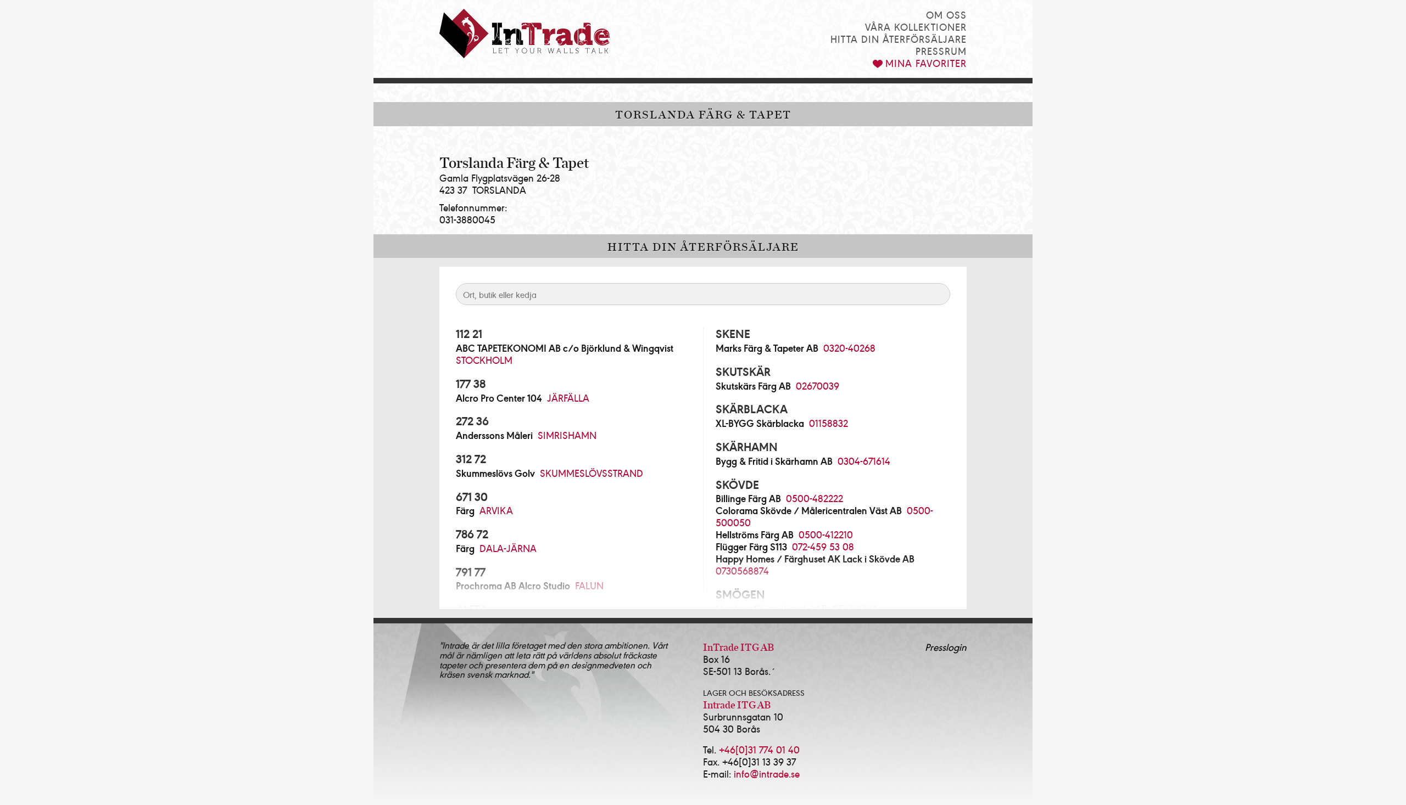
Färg (465, 510)
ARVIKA (496, 510)
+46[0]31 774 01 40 (759, 749)
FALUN (589, 585)
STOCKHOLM (484, 360)
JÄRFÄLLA (568, 397)
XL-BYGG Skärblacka (760, 423)
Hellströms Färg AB (755, 534)
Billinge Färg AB (748, 498)
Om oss (946, 14)
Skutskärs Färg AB (753, 386)
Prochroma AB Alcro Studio (513, 585)
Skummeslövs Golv (495, 473)
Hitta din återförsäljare (898, 39)
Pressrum (941, 51)
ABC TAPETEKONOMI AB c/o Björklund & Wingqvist (564, 348)
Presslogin (946, 647)
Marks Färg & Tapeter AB (767, 348)
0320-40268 (849, 347)
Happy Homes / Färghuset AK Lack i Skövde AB (815, 558)
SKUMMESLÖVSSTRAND (591, 473)
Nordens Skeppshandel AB (771, 608)
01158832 (828, 423)
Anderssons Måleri (494, 435)
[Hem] (524, 33)
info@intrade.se (767, 773)
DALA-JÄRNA (508, 548)
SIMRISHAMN (567, 435)
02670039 (817, 385)
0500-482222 (814, 498)
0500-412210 (826, 534)
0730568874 (742, 570)
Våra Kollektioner (916, 26)
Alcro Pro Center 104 (499, 398)
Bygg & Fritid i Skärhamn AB (774, 461)
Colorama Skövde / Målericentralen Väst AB (809, 510)
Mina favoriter (926, 63)
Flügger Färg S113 (751, 546)
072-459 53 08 (823, 546)
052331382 (854, 608)
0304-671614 (864, 461)
